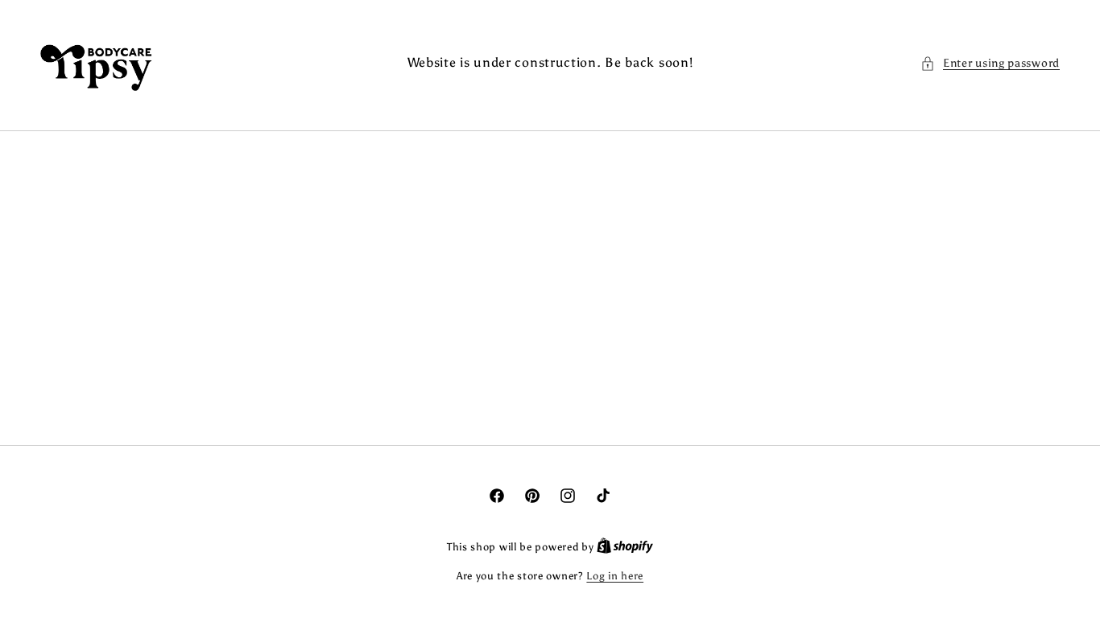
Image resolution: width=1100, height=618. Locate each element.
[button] (990, 63)
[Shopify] (625, 547)
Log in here (614, 576)
